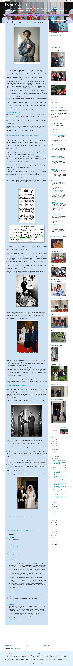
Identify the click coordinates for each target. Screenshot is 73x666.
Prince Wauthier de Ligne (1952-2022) (59, 477)
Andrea (10, 537)
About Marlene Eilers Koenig (26, 15)
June (55, 502)
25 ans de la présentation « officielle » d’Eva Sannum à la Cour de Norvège (59, 146)
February (55, 511)
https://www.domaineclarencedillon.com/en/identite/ (17, 385)
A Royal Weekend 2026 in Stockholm (59, 203)
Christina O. (11, 551)
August (55, 458)
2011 (53, 537)
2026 (53, 439)
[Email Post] (33, 530)
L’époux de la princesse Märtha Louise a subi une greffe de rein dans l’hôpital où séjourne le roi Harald (59, 134)
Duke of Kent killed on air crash (59, 465)
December (56, 449)
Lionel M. (11, 559)
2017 (53, 524)
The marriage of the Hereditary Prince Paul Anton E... (59, 496)
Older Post (46, 645)
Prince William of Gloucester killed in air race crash (60, 463)
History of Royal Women (57, 156)
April (55, 506)
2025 (53, 441)
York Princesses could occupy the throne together (59, 468)
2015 (53, 529)
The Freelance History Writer (58, 190)
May (55, 504)
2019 (53, 520)
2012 (53, 535)
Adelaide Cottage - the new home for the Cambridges (60, 471)
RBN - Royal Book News (57, 180)
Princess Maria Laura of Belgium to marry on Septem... (60, 480)
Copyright (42, 15)
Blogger (42, 663)
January (55, 513)
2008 (53, 544)
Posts (53, 427)
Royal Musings (16, 4)
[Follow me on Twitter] (53, 100)
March (55, 508)
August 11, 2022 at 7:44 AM (14, 600)
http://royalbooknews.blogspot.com (57, 35)
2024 (53, 443)
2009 (53, 542)
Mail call (55, 474)
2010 (53, 539)
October (55, 454)
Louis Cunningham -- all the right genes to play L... (59, 487)
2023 (53, 445)
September (56, 456)
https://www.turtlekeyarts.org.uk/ (13, 133)
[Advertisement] (27, 635)
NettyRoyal (54, 202)
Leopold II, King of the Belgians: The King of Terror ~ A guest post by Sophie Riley (59, 193)
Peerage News (55, 169)
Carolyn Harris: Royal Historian (58, 213)
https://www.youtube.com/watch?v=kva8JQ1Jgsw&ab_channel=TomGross (22, 135)
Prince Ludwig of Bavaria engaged (60, 491)
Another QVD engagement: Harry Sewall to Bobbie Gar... (59, 483)
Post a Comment (11, 622)
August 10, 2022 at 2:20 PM (14, 592)
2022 (53, 447)
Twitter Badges (55, 102)
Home (7, 15)
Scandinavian (11, 604)
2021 (53, 516)
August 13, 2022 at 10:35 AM (14, 619)
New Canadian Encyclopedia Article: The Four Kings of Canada (59, 214)
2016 (53, 526)
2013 (53, 533)
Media (36, 15)
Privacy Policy (14, 15)
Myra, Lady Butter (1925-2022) (59, 494)
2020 (53, 518)
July (54, 500)
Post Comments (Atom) (15, 648)
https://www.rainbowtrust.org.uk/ (13, 112)
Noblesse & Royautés (56, 145)
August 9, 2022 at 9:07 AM (14, 554)
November (56, 451)
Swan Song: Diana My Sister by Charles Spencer (58, 181)
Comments (54, 430)
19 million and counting (58, 489)
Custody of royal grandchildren (59, 460)
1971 (10, 596)
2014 (53, 531)
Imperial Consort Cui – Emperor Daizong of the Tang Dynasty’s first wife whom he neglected (59, 159)
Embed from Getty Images (20, 320)
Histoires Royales (55, 132)
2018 (53, 522)
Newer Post (8, 645)
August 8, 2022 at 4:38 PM (14, 546)
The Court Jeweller (56, 224)
